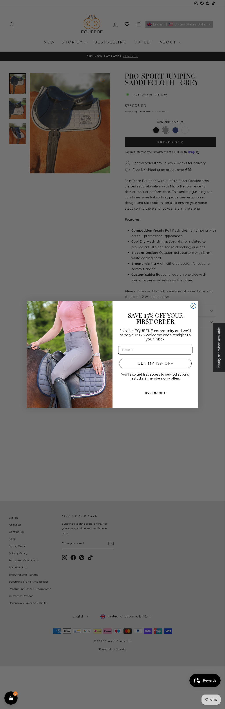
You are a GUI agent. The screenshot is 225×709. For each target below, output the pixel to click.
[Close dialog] (193, 305)
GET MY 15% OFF (155, 363)
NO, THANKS (155, 392)
